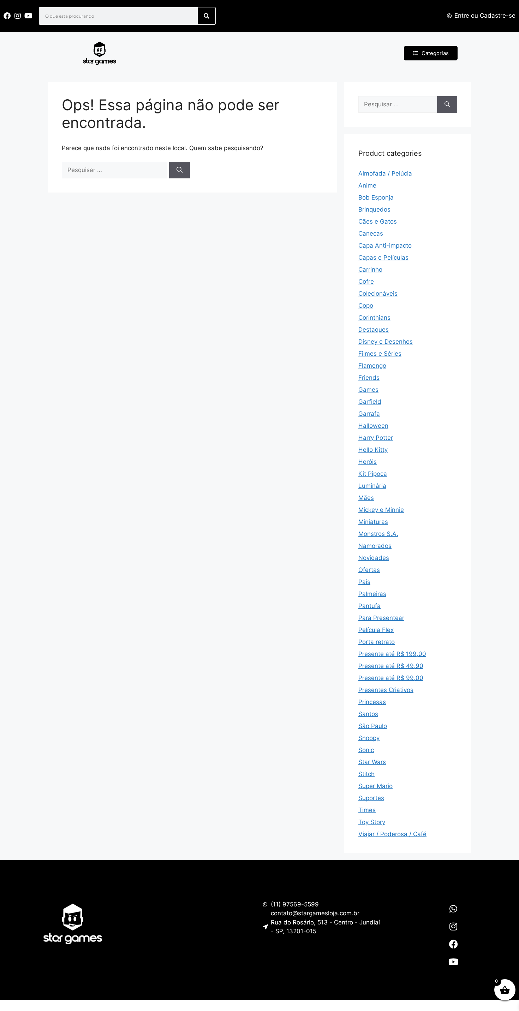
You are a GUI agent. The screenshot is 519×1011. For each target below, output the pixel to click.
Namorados (375, 545)
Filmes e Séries (379, 353)
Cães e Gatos (377, 221)
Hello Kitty (373, 449)
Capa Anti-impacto (385, 245)
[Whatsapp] (453, 909)
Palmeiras (372, 593)
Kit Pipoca (372, 473)
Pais (364, 581)
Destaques (373, 329)
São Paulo (372, 725)
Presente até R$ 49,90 (390, 665)
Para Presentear (381, 617)
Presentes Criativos (385, 689)
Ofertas (369, 569)
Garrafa (369, 413)
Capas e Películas (383, 257)
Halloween (373, 425)
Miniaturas (373, 521)
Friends (369, 377)
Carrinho (370, 269)
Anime (367, 185)
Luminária (372, 485)
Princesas (372, 701)
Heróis (367, 461)
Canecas (370, 233)
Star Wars (372, 761)
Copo (365, 305)
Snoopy (369, 737)
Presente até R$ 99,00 (390, 677)
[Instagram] (453, 926)
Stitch (366, 774)
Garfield (369, 401)
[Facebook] (453, 944)
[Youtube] (453, 962)
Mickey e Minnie (381, 509)
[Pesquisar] (206, 15)
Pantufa (369, 605)
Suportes (371, 798)
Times (367, 810)
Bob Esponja (376, 197)
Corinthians (374, 317)
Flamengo (372, 365)
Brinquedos (374, 209)
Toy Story (371, 822)
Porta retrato (376, 641)
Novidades (373, 557)
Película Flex (376, 629)
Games (368, 389)
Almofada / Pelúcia (385, 173)
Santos (368, 713)
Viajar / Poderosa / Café (392, 834)
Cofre (366, 281)
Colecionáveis (378, 293)
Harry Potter (375, 437)
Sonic (366, 749)
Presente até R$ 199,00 (392, 653)
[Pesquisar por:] (115, 169)
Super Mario (375, 786)
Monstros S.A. (378, 533)
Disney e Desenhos (385, 341)
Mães (366, 497)
